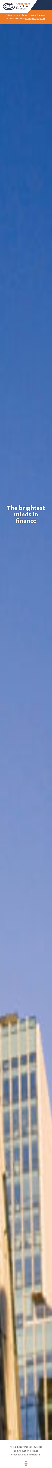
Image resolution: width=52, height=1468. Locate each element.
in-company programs (35, 18)
